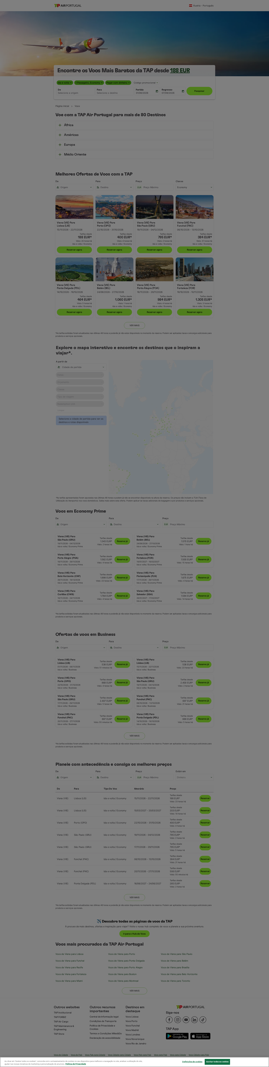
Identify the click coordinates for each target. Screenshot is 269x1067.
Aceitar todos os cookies (217, 1061)
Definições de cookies (192, 1061)
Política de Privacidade (75, 1064)
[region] (134, 1062)
